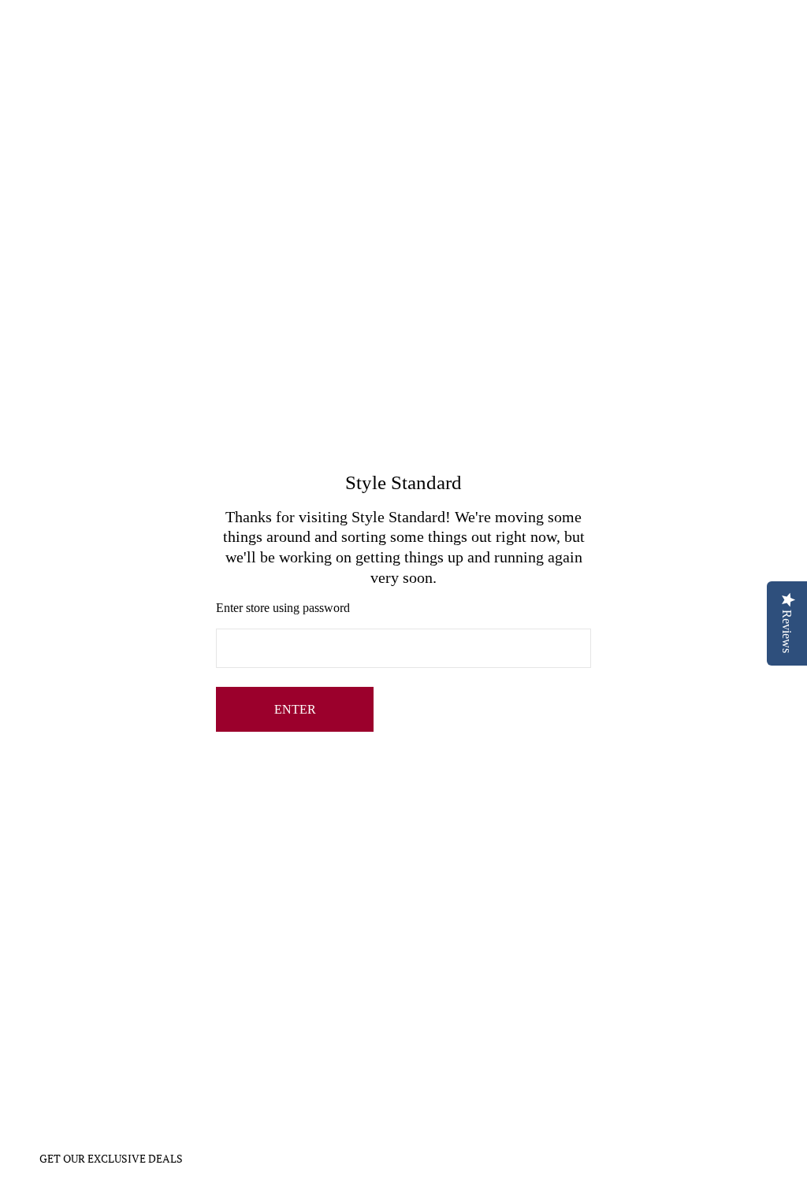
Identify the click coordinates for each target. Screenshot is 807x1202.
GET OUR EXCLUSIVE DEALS (111, 1158)
